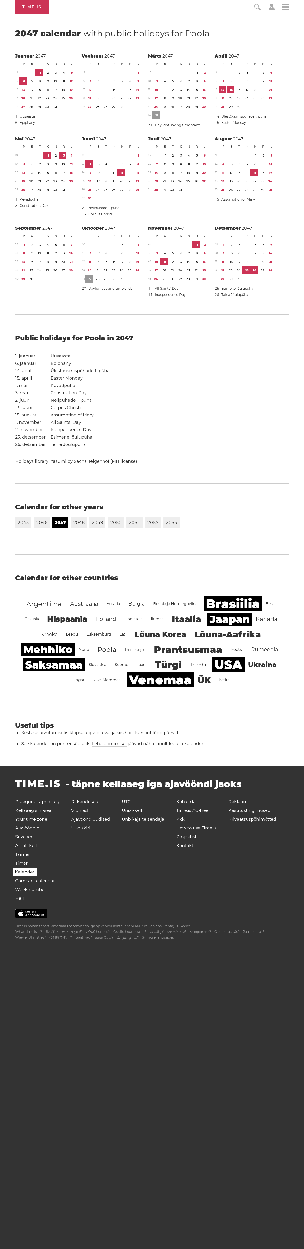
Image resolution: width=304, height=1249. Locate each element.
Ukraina (262, 665)
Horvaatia (133, 619)
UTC (126, 801)
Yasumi (58, 461)
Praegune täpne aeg (37, 801)
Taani (142, 664)
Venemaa (160, 679)
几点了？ (52, 932)
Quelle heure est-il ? (129, 932)
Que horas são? (227, 932)
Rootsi (237, 649)
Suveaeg (24, 836)
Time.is (32, 7)
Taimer (22, 854)
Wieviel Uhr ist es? (30, 937)
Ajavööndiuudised (90, 819)
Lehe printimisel (109, 743)
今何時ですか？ (61, 937)
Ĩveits (224, 680)
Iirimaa (157, 619)
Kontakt (184, 845)
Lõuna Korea (160, 634)
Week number (30, 889)
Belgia (136, 604)
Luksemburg (98, 634)
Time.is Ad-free (192, 810)
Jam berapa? (253, 932)
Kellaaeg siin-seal (34, 810)
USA (228, 664)
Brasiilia (233, 603)
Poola (197, 33)
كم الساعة (157, 932)
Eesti (270, 604)
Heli (19, 898)
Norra (84, 649)
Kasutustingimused (249, 810)
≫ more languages (158, 937)
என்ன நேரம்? (104, 937)
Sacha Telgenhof (91, 461)
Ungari (78, 680)
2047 (40, 56)
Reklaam (238, 801)
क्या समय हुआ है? (72, 932)
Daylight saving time (172, 125)
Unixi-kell (132, 810)
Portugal (135, 649)
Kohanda (186, 801)
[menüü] (285, 8)
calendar (112, 33)
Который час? (200, 932)
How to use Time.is (196, 828)
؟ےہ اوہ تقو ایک (128, 937)
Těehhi (198, 665)
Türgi (168, 664)
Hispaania (67, 619)
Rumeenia (264, 649)
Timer (21, 863)
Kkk (180, 819)
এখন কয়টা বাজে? (176, 932)
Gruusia (31, 619)
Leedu (72, 634)
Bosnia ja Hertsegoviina (175, 604)
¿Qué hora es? (98, 932)
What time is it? (28, 932)
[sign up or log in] (272, 9)
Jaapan (229, 619)
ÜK (204, 680)
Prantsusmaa (188, 649)
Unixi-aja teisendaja (143, 819)
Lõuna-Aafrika (228, 634)
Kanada (266, 619)
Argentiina (44, 604)
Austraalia (84, 603)
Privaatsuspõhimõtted (252, 819)
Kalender (24, 872)
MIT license (124, 461)
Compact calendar (35, 880)
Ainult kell (26, 845)
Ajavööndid (27, 828)
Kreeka (49, 634)
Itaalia (186, 619)
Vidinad (79, 810)
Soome (121, 664)
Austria (113, 604)
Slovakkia (97, 664)
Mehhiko (48, 649)
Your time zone (31, 819)
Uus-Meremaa (107, 680)
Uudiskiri (80, 828)
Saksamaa (54, 664)
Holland (105, 619)
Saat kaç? (84, 937)
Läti (122, 634)
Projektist (186, 836)
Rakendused (84, 801)
